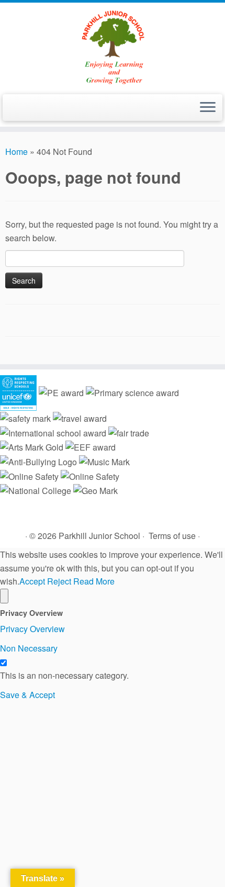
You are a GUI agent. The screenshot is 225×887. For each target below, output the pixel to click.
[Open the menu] (208, 108)
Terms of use (172, 536)
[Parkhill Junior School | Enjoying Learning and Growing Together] (112, 47)
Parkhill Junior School (99, 536)
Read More (94, 581)
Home (16, 151)
